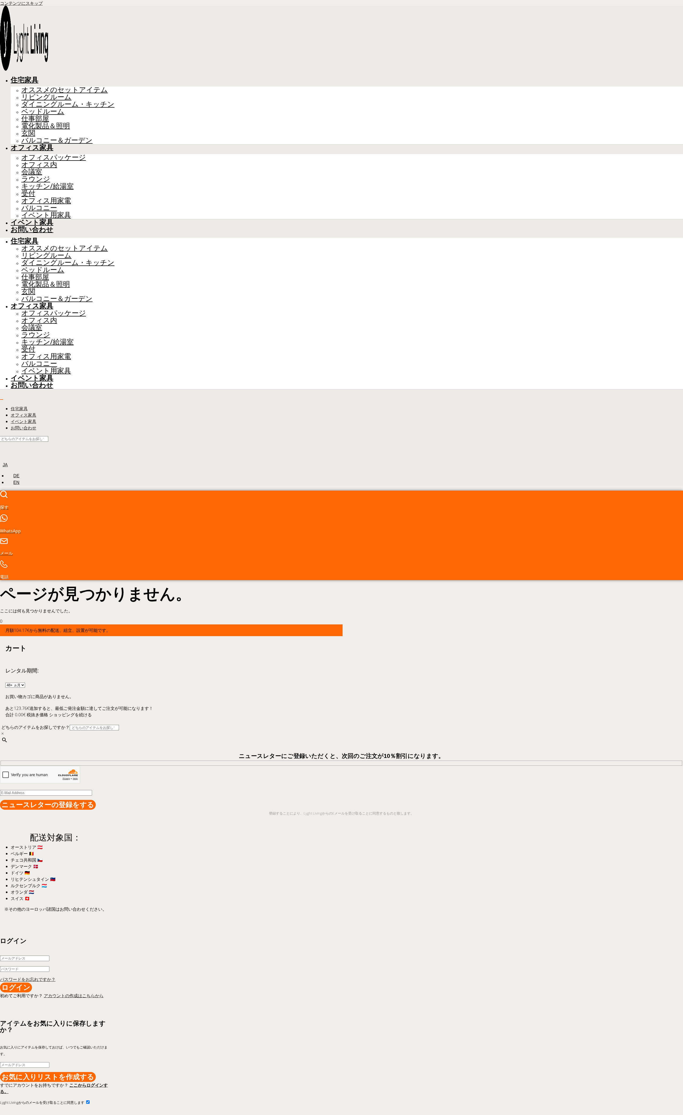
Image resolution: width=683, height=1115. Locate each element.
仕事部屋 (35, 118)
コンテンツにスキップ (21, 3)
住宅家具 (24, 80)
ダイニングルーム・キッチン (67, 104)
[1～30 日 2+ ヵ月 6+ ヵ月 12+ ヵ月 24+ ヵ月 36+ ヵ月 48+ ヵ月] (15, 685)
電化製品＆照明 (45, 125)
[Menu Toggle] (1, 399)
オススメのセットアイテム (64, 89)
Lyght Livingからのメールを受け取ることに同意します (42, 1102)
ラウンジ (35, 178)
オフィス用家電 (46, 200)
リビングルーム (46, 96)
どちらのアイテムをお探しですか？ (35, 727)
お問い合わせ (32, 229)
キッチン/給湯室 (47, 186)
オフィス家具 (32, 147)
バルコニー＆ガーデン (57, 140)
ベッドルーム (42, 111)
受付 (28, 193)
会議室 (31, 171)
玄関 (28, 133)
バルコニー (39, 207)
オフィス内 (39, 164)
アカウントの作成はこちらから (74, 996)
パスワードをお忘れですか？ (27, 979)
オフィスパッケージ (53, 157)
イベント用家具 (46, 215)
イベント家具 (32, 222)
